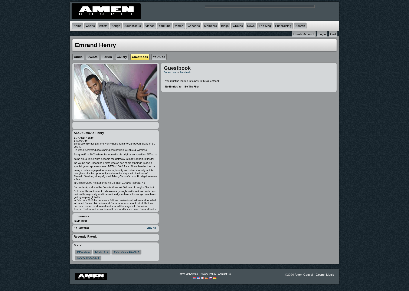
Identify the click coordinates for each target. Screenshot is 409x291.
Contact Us (224, 273)
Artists (103, 25)
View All (151, 227)
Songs (116, 25)
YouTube (165, 25)
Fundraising (283, 25)
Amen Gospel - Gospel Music (314, 274)
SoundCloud (132, 25)
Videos (149, 25)
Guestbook (185, 72)
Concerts (194, 25)
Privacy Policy (208, 273)
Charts (90, 25)
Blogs (225, 25)
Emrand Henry (171, 72)
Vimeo (179, 25)
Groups (238, 25)
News (251, 25)
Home (77, 25)
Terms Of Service (188, 273)
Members (210, 25)
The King (265, 25)
